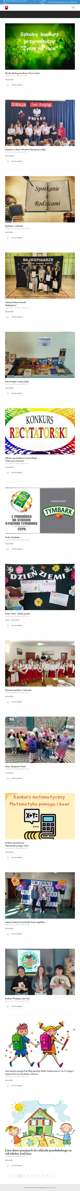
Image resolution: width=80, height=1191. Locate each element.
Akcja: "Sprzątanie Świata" (15, 766)
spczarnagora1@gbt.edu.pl (59, 2)
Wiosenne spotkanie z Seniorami (18, 690)
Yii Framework (51, 1188)
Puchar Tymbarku (12, 537)
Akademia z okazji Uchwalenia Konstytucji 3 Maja (25, 149)
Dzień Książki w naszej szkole (17, 381)
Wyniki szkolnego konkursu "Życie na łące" (22, 73)
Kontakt (74, 2)
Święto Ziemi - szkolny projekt (17, 613)
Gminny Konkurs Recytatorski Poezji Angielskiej (25, 922)
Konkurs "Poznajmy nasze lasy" (17, 998)
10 (47, 1176)
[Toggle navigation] (73, 7)
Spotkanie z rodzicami (14, 226)
